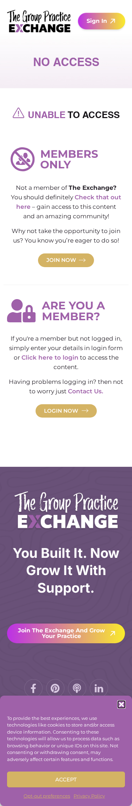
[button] (121, 704)
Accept (66, 779)
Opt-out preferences (47, 796)
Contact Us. (85, 391)
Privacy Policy (89, 796)
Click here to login (49, 357)
